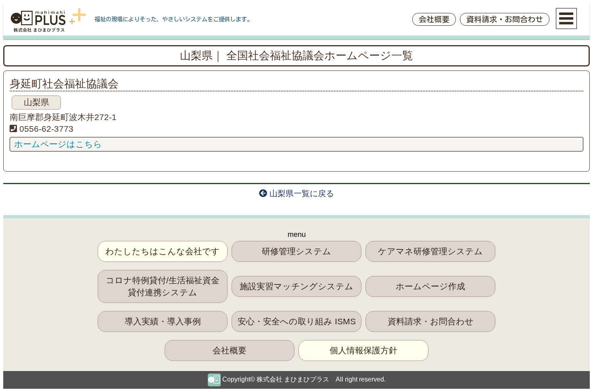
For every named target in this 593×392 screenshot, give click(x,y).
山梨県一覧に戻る (300, 193)
